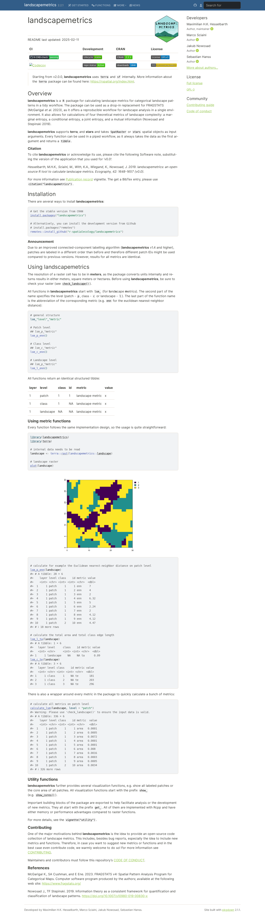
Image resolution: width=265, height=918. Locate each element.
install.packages (42, 215)
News (136, 5)
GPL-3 (191, 89)
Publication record (79, 179)
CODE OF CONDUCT (129, 860)
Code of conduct (199, 111)
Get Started (79, 5)
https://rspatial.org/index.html (112, 81)
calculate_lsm (40, 708)
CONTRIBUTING (39, 852)
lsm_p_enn (37, 569)
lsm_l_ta (36, 639)
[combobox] (222, 5)
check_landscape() (75, 283)
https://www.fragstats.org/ (61, 883)
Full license (195, 83)
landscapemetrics (40, 5)
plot (33, 465)
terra (46, 441)
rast (64, 453)
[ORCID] (212, 29)
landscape (104, 453)
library (35, 437)
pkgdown (228, 909)
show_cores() (45, 795)
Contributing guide (200, 105)
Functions (102, 5)
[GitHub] (195, 5)
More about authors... (202, 68)
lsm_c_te (36, 659)
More (121, 5)
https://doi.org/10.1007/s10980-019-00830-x (115, 896)
